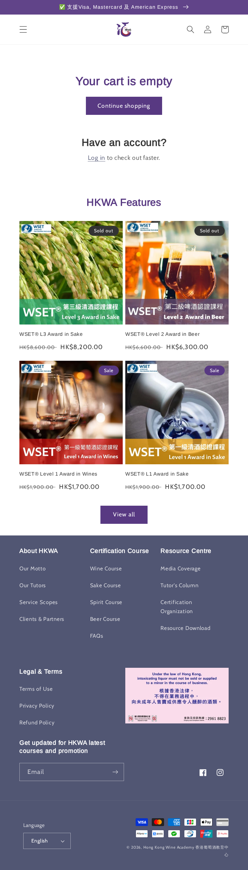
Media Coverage (180, 568)
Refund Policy (36, 722)
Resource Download (185, 628)
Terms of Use (36, 689)
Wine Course (106, 568)
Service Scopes (38, 602)
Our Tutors (32, 585)
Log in (96, 157)
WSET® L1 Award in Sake (157, 474)
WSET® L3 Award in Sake (51, 334)
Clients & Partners (41, 619)
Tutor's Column (179, 585)
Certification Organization (176, 606)
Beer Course (105, 619)
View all (124, 514)
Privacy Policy (36, 705)
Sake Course (105, 585)
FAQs (96, 636)
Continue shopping (124, 105)
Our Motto (32, 568)
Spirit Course (106, 602)
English (39, 841)
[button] (23, 29)
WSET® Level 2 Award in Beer (162, 334)
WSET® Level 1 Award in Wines (58, 474)
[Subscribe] (115, 772)
